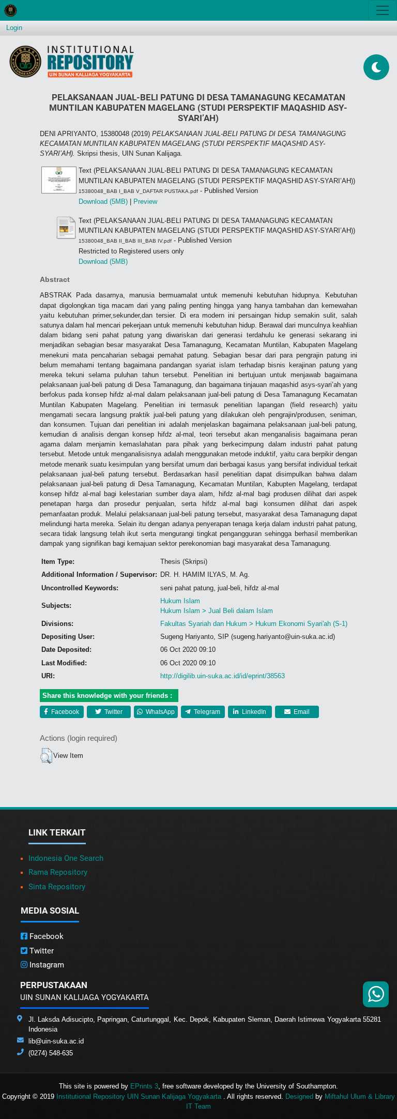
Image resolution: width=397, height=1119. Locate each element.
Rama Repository (57, 872)
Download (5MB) (103, 201)
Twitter (113, 711)
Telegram (206, 711)
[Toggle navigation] (382, 10)
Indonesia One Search (65, 858)
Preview (145, 201)
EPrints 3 (144, 1086)
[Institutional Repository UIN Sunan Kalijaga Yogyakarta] (71, 61)
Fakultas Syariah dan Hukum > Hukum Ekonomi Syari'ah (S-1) (253, 624)
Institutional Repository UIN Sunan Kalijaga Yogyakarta (139, 1096)
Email (301, 711)
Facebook (64, 711)
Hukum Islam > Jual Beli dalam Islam (216, 611)
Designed (299, 1096)
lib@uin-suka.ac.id (56, 1041)
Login (14, 28)
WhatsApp (159, 711)
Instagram (45, 964)
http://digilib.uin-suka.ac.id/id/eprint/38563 (222, 676)
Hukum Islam (180, 601)
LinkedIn (253, 711)
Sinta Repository (56, 886)
